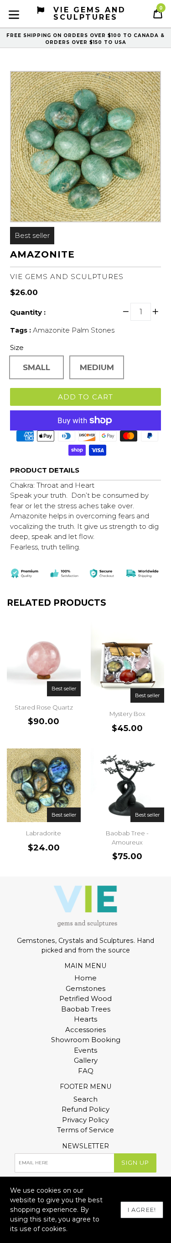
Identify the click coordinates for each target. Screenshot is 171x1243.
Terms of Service (85, 1129)
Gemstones (85, 988)
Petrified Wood (85, 998)
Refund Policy (85, 1109)
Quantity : (28, 312)
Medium (97, 367)
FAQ (85, 1070)
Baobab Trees (85, 1009)
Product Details (44, 470)
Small (36, 367)
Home (85, 978)
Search (85, 1099)
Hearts (85, 1019)
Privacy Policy (85, 1119)
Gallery (86, 1060)
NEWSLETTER (85, 1146)
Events (85, 1050)
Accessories (85, 1029)
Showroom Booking (85, 1039)
